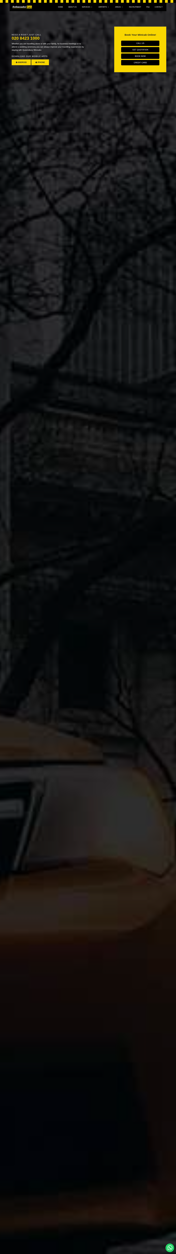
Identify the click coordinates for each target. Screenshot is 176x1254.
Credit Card (140, 62)
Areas (118, 7)
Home (60, 7)
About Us (72, 7)
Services (86, 7)
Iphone (41, 62)
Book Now (140, 56)
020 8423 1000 (26, 38)
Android (22, 62)
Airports (102, 7)
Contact (159, 7)
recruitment (135, 7)
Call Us (140, 43)
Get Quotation (140, 50)
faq (147, 7)
